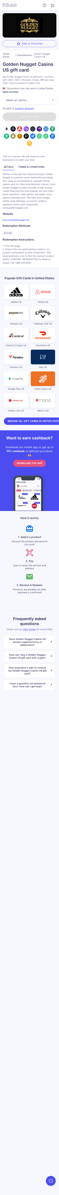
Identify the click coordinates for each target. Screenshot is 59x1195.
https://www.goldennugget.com (16, 220)
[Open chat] (51, 1181)
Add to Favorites (32, 43)
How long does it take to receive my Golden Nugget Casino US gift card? (27, 670)
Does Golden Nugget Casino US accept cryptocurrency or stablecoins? (27, 642)
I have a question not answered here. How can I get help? (27, 685)
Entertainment (24, 55)
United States (6, 55)
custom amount (24, 108)
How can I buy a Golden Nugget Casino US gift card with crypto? (27, 656)
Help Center (29, 629)
